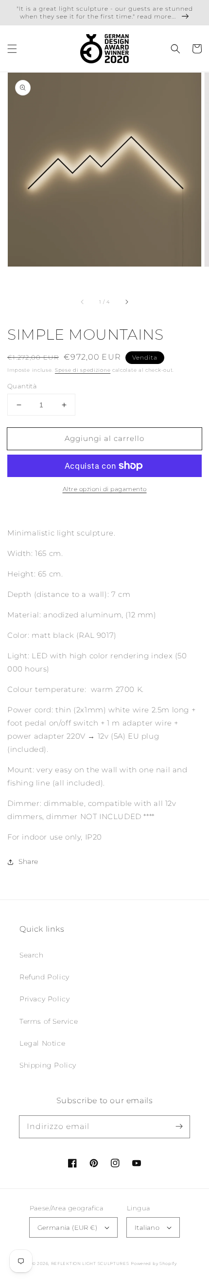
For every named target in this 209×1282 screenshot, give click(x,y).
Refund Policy (44, 977)
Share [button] (28, 861)
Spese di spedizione (82, 370)
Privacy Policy (44, 999)
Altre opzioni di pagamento (105, 489)
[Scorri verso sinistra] (82, 301)
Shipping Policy (47, 1065)
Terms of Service (48, 1021)
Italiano (147, 1227)
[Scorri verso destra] (126, 301)
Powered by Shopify (154, 1263)
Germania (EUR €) (67, 1227)
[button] (12, 48)
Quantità (22, 386)
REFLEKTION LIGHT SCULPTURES (90, 1263)
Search (31, 955)
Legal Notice (42, 1043)
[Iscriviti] (179, 1126)
